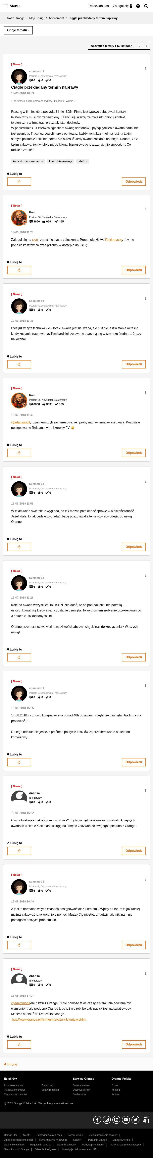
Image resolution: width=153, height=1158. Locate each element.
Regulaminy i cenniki (15, 1094)
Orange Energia (121, 1139)
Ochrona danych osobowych (125, 1144)
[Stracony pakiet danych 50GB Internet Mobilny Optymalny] (146, 46)
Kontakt (116, 1089)
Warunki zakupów (66, 1144)
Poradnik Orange (97, 1139)
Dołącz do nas (98, 6)
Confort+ (77, 1139)
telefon (82, 161)
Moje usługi (36, 18)
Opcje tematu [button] (17, 30)
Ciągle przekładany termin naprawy (44, 87)
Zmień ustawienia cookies (103, 1135)
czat (35, 239)
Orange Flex (10, 1135)
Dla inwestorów (81, 1089)
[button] (145, 69)
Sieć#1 (27, 1135)
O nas (115, 1085)
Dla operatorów (81, 1085)
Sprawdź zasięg (50, 1089)
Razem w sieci (75, 1135)
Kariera (116, 1094)
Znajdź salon (48, 1085)
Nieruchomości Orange (16, 1149)
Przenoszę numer (13, 1085)
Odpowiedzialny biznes (49, 1135)
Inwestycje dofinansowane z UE (79, 1149)
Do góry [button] (12, 1064)
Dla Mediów (79, 1094)
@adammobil (20, 422)
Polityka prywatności (93, 1144)
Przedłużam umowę (15, 1089)
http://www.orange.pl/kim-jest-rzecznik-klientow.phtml (49, 1019)
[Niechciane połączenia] (139, 46)
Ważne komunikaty (14, 1144)
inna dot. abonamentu (28, 161)
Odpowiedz (134, 181)
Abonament (56, 18)
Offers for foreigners (45, 1149)
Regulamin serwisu (40, 1144)
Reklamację (113, 239)
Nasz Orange (16, 18)
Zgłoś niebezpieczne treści (18, 1139)
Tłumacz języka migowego (53, 1139)
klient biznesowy (60, 161)
